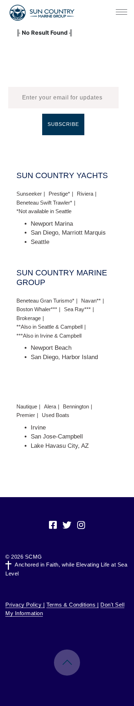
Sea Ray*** (77, 309)
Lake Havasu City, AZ (60, 445)
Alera (50, 406)
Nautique (26, 406)
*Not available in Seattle (43, 211)
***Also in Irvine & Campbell (48, 336)
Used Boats (55, 415)
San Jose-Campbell (57, 436)
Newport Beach (51, 347)
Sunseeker (29, 194)
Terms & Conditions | (72, 605)
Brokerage (28, 318)
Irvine (38, 427)
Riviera (85, 194)
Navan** (91, 301)
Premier (25, 415)
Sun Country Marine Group (42, 12)
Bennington (76, 406)
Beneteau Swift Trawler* (44, 203)
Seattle (40, 242)
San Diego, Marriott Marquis (68, 232)
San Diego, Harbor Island (64, 357)
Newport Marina (52, 223)
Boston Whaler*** (36, 309)
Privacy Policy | (25, 605)
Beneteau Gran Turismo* (45, 301)
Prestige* (59, 194)
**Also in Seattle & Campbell (49, 327)
